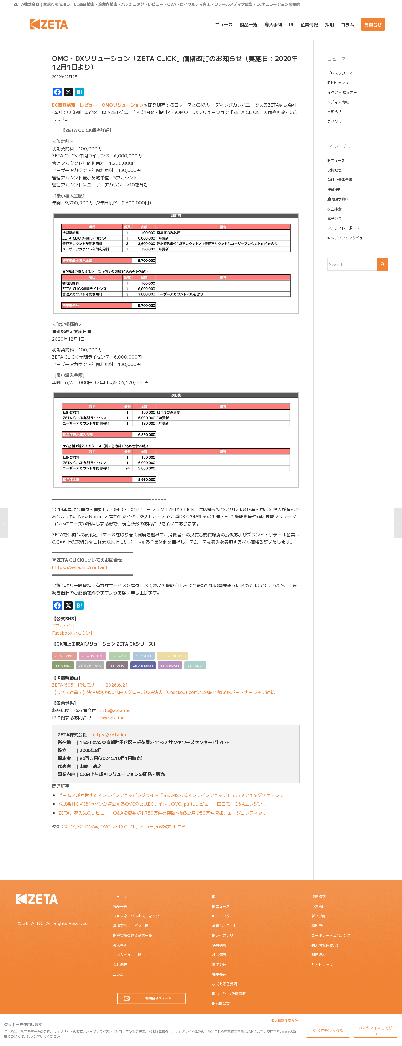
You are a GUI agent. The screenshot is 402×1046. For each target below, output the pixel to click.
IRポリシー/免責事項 (229, 993)
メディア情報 (338, 102)
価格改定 (163, 826)
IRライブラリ (222, 935)
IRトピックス (337, 82)
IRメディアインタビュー (346, 237)
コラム (118, 974)
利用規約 (318, 954)
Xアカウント (64, 625)
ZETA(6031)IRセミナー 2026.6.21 (90, 684)
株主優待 (219, 974)
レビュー (88, 105)
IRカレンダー (222, 915)
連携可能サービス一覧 (130, 925)
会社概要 (120, 964)
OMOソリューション (123, 105)
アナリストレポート (343, 227)
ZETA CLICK (124, 826)
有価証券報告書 (339, 179)
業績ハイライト (224, 925)
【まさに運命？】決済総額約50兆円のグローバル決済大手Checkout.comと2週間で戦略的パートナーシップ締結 (163, 692)
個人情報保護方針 (325, 945)
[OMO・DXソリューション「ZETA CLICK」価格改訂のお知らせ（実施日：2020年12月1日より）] (25, 67)
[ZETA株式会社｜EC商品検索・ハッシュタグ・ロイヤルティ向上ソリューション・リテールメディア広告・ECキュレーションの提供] (49, 24)
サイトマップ (322, 964)
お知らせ (334, 111)
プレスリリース (339, 73)
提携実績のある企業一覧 (132, 935)
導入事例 (120, 945)
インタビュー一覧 (127, 954)
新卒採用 (318, 915)
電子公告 (334, 218)
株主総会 (334, 208)
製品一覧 (120, 906)
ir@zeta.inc (112, 717)
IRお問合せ (221, 1003)
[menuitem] (224, 24)
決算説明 (334, 189)
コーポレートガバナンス (331, 935)
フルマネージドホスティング (136, 915)
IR (213, 896)
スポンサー (336, 121)
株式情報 (219, 954)
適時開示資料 (338, 198)
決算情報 (219, 945)
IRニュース (336, 160)
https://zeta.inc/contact (80, 567)
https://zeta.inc (109, 734)
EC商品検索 (63, 105)
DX (72, 826)
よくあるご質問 (224, 983)
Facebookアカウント (73, 632)
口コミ (179, 826)
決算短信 (334, 169)
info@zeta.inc (115, 710)
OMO (105, 826)
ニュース (120, 896)
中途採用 (318, 906)
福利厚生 (318, 925)
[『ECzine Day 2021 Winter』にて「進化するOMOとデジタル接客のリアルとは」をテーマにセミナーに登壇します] (4, 523)
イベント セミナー (342, 92)
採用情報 (318, 896)
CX (64, 826)
